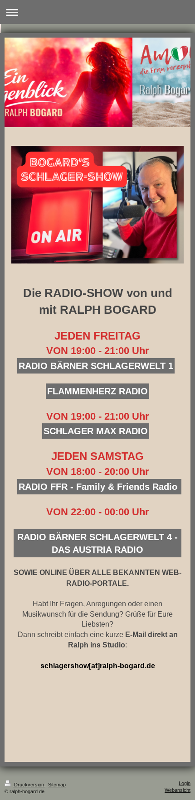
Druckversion (29, 784)
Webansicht (177, 790)
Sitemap (57, 784)
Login (184, 783)
